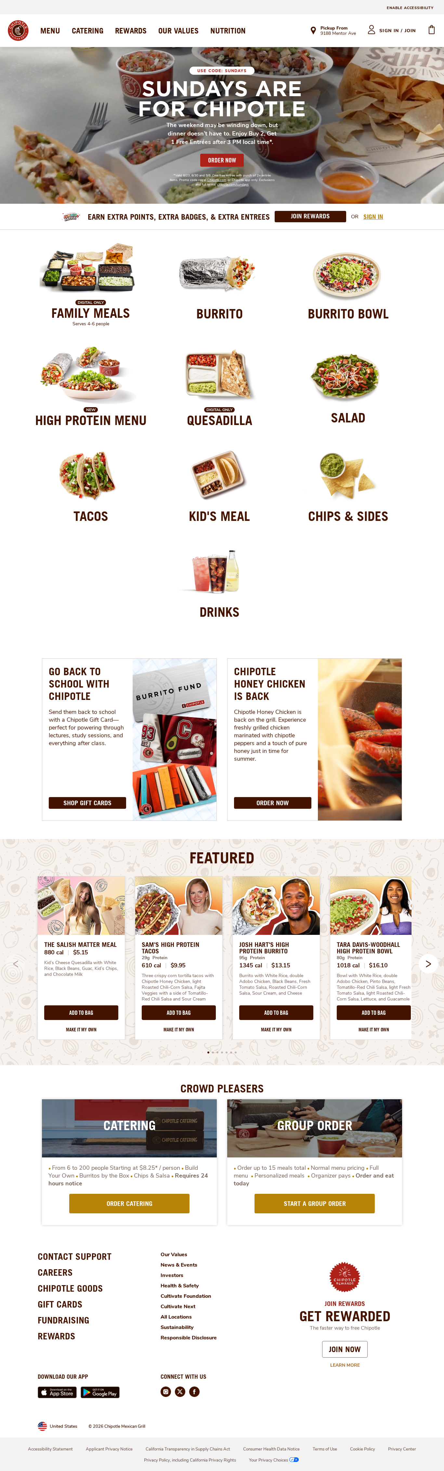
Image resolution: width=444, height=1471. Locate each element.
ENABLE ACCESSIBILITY (410, 8)
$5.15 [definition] (80, 952)
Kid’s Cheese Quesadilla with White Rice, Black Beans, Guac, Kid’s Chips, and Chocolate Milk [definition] (81, 968)
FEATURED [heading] (222, 857)
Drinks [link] (220, 612)
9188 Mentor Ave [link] (338, 33)
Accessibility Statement (50, 1449)
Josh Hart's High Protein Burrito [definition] (264, 947)
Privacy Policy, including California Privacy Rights (190, 1460)
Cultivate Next (178, 1306)
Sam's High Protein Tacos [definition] (170, 947)
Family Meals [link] (90, 313)
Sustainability (177, 1327)
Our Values (174, 1254)
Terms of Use (325, 1449)
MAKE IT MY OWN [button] (81, 1029)
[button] (428, 964)
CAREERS (55, 1272)
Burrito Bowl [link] (348, 313)
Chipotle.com (217, 180)
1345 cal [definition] (250, 965)
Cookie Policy (362, 1449)
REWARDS (131, 30)
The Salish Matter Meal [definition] (80, 944)
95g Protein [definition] (252, 958)
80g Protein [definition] (349, 958)
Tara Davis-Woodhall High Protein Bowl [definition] (368, 947)
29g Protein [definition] (154, 958)
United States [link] (63, 1426)
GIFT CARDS (60, 1304)
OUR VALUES (178, 30)
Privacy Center (402, 1449)
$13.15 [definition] (280, 965)
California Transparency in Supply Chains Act (188, 1449)
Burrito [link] (219, 313)
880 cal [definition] (54, 952)
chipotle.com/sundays (233, 184)
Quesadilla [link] (219, 420)
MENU (50, 30)
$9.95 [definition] (178, 965)
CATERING (87, 30)
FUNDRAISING (63, 1320)
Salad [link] (348, 417)
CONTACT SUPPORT (74, 1256)
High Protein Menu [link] (91, 420)
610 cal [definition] (151, 965)
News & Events (179, 1265)
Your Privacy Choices (268, 1460)
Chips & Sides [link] (348, 516)
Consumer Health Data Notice (271, 1449)
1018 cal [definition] (348, 965)
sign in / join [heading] (397, 31)
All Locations (176, 1317)
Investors (172, 1275)
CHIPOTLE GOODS (70, 1288)
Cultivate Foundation (186, 1296)
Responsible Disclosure (189, 1337)
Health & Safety (180, 1285)
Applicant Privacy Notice (109, 1449)
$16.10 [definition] (378, 965)
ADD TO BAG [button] (81, 1013)
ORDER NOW (222, 160)
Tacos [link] (90, 516)
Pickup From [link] (333, 28)
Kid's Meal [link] (219, 516)
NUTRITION (228, 30)
